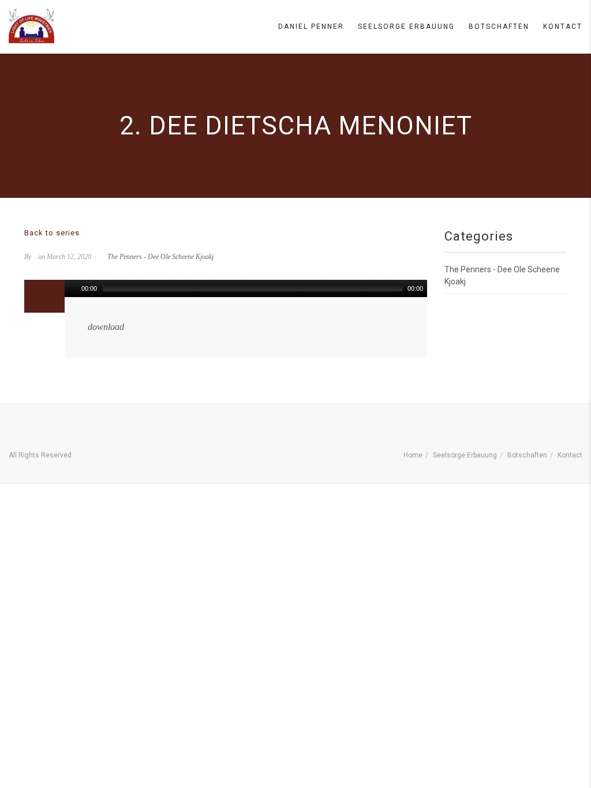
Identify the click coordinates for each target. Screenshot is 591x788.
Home (412, 455)
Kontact (562, 26)
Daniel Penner (311, 26)
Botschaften (499, 26)
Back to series (52, 232)
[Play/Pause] (72, 288)
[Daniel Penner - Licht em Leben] (31, 26)
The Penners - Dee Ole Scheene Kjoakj (160, 257)
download (106, 327)
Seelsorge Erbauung (406, 26)
